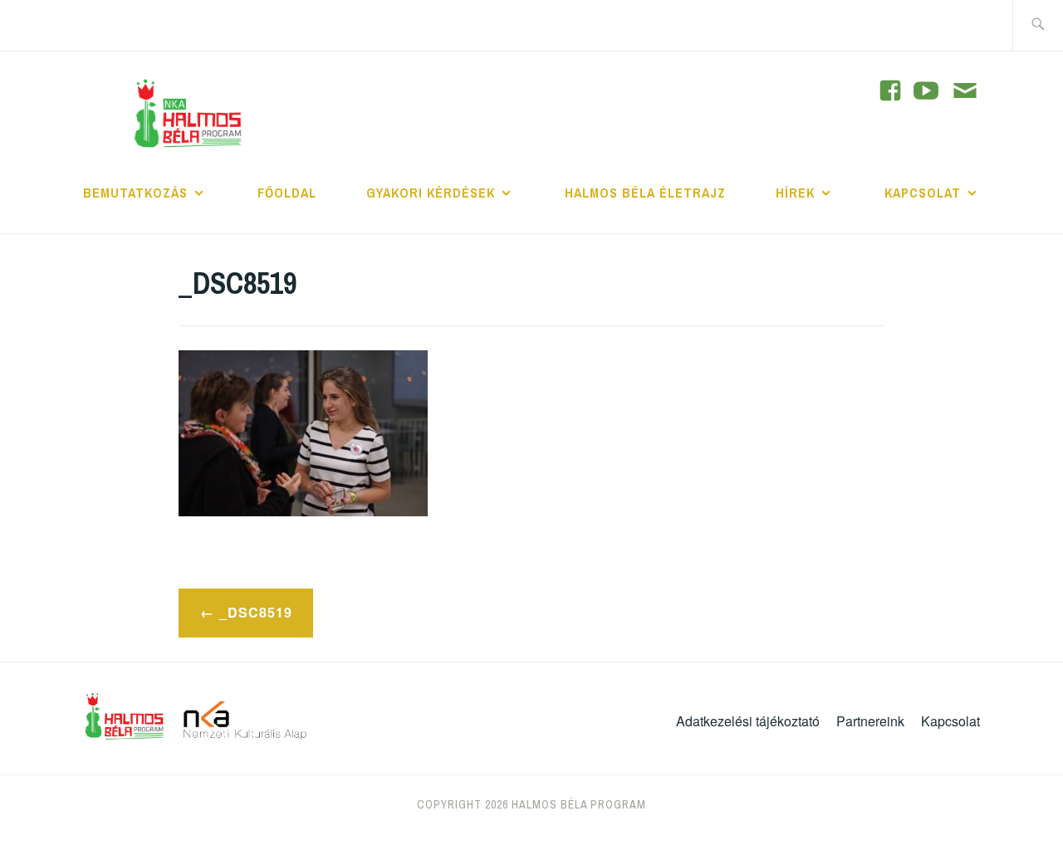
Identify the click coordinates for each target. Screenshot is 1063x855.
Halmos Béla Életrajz (645, 192)
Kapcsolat (922, 192)
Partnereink (870, 720)
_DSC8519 (255, 612)
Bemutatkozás (135, 192)
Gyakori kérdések (430, 192)
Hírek (795, 192)
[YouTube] (890, 90)
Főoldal (286, 192)
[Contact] (965, 92)
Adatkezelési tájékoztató (748, 720)
